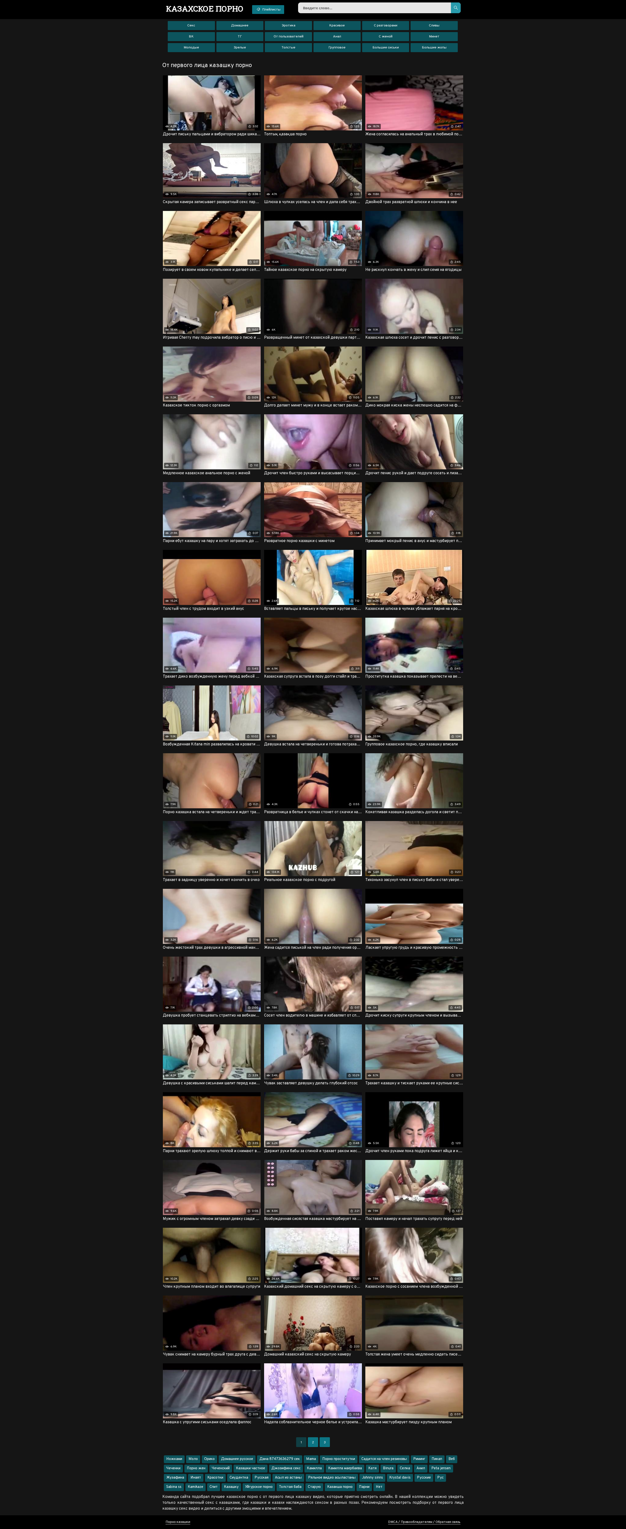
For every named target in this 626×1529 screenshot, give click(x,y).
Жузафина (175, 1477)
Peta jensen (441, 1468)
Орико (209, 1459)
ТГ (240, 37)
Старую (314, 1487)
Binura (388, 1468)
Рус (440, 1477)
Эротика (288, 25)
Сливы (434, 25)
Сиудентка (239, 1477)
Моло (193, 1459)
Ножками (174, 1459)
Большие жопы (434, 48)
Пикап (437, 1459)
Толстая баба (290, 1487)
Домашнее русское (237, 1459)
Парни (364, 1487)
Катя (372, 1468)
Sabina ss (173, 1487)
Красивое (337, 25)
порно (205, 8)
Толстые (288, 48)
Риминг (419, 1459)
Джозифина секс (286, 1468)
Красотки (215, 1477)
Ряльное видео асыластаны (332, 1477)
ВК (191, 37)
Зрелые (240, 48)
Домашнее (239, 25)
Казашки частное (250, 1468)
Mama (311, 1459)
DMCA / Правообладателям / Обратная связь (424, 1522)
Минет (434, 37)
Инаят (195, 1477)
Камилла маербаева (345, 1468)
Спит (214, 1487)
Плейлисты (270, 10)
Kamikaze (195, 1487)
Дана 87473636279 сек (279, 1459)
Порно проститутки (338, 1459)
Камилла (314, 1468)
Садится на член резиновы (384, 1459)
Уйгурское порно (259, 1487)
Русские (424, 1477)
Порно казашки (178, 1522)
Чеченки (173, 1468)
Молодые (191, 48)
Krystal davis (400, 1477)
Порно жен (196, 1468)
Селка (405, 1468)
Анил (420, 1468)
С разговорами (385, 25)
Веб (451, 1459)
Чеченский (221, 1468)
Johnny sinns (372, 1477)
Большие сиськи (385, 48)
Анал (337, 37)
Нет (379, 1487)
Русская (261, 1477)
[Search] (456, 7)
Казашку (231, 1487)
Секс (191, 25)
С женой (385, 37)
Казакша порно (340, 1487)
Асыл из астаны (288, 1477)
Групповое (337, 48)
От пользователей (288, 37)
